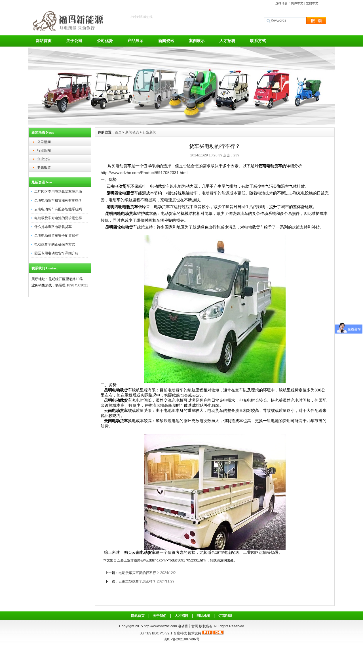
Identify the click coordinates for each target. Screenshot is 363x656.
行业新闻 (44, 150)
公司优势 (105, 40)
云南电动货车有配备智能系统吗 (58, 209)
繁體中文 (312, 3)
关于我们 (159, 616)
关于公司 (74, 40)
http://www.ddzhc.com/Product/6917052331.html (144, 172)
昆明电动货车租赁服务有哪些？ (58, 200)
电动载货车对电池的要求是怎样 (58, 218)
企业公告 (44, 159)
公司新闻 (44, 142)
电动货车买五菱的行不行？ (139, 573)
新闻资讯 (166, 40)
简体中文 (297, 3)
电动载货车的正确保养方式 (54, 244)
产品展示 (135, 40)
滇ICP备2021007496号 (181, 639)
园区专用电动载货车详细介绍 (56, 253)
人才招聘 (227, 40)
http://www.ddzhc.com (161, 626)
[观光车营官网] (181, 123)
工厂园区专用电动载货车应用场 (58, 192)
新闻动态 (132, 132)
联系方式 (258, 40)
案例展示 (197, 40)
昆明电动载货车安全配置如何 (56, 236)
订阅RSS (225, 616)
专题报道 (44, 167)
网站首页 (44, 40)
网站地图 (203, 616)
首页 (118, 132)
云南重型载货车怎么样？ (137, 581)
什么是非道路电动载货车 (53, 227)
